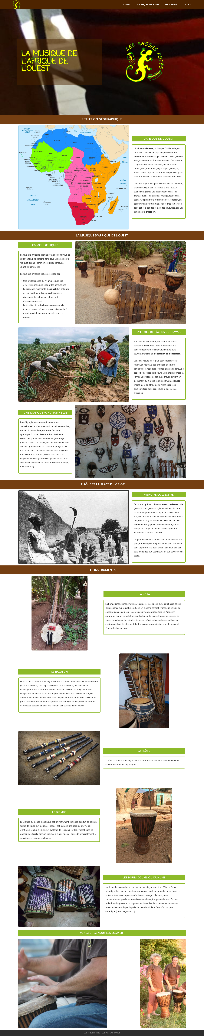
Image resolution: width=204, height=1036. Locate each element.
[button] (21, 983)
